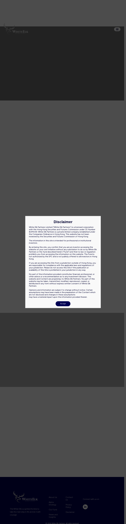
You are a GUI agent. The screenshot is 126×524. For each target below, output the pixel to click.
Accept (63, 304)
